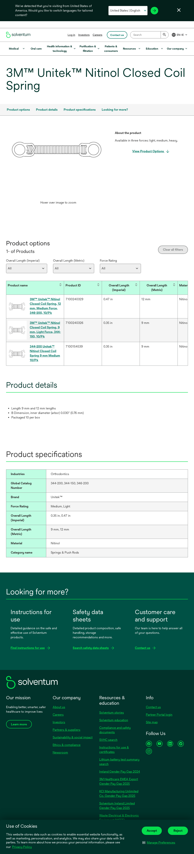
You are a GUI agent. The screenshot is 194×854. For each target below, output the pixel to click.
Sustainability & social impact (72, 737)
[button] (159, 842)
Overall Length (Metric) (68, 260)
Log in (71, 34)
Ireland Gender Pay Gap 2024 (119, 771)
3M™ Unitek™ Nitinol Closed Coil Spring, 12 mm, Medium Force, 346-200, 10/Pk (45, 306)
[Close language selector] (179, 10)
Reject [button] (178, 830)
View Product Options (148, 151)
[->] (154, 10)
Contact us (153, 707)
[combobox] (149, 34)
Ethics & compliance (67, 745)
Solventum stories (111, 712)
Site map (152, 722)
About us (59, 707)
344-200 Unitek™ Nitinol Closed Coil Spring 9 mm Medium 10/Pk (45, 353)
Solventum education (113, 720)
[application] (58, 150)
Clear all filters (173, 249)
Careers (97, 34)
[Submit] (164, 34)
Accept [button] (152, 830)
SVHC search (108, 740)
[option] (58, 168)
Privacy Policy (22, 847)
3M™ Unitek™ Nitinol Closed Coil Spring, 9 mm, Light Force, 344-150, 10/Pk (45, 329)
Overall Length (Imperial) (23, 260)
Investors (84, 34)
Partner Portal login (159, 714)
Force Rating (108, 260)
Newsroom (60, 752)
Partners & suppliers (66, 730)
